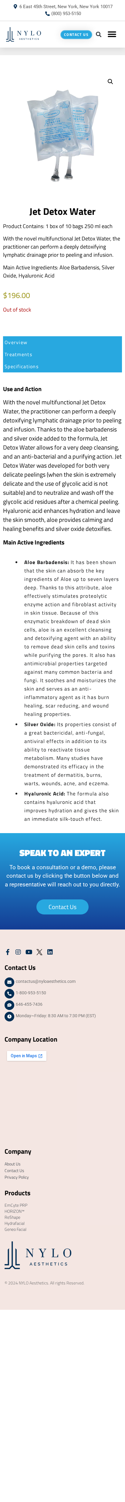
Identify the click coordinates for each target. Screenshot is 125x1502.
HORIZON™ (15, 1211)
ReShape (12, 1217)
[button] (99, 34)
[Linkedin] (50, 952)
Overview (16, 342)
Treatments (18, 354)
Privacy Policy (17, 1177)
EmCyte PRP (16, 1205)
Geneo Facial (15, 1229)
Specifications (22, 366)
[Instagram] (18, 952)
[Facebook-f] (8, 952)
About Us (13, 1164)
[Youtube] (29, 952)
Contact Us (14, 1170)
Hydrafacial (15, 1223)
